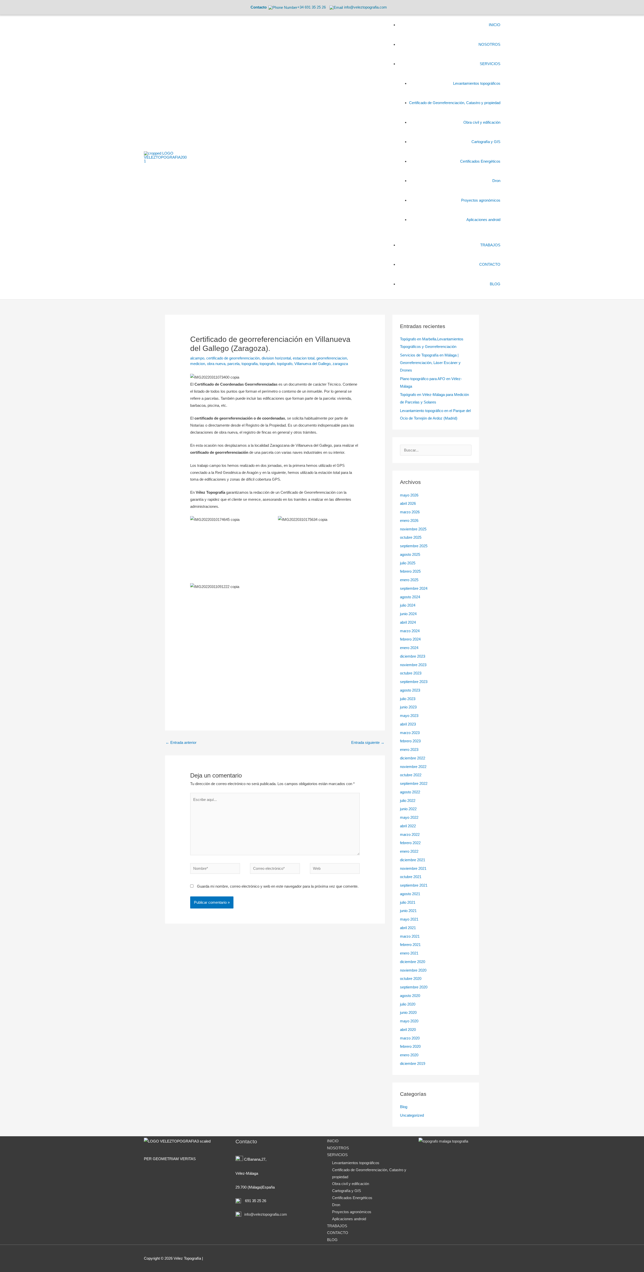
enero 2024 (409, 648)
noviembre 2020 (413, 970)
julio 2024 (407, 605)
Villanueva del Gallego (312, 363)
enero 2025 (409, 580)
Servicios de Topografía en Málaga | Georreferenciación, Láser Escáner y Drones (430, 362)
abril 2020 (408, 1029)
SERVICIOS (337, 1155)
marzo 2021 (410, 936)
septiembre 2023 (413, 681)
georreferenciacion (331, 358)
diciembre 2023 (412, 656)
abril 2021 (408, 928)
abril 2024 (408, 622)
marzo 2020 (410, 1038)
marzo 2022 (410, 834)
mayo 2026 (409, 495)
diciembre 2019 (412, 1063)
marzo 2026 (410, 512)
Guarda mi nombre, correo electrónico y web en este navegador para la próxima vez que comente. (277, 886)
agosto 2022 (410, 792)
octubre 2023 (410, 673)
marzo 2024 (410, 631)
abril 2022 (408, 826)
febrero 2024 (410, 639)
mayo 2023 (409, 715)
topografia (250, 363)
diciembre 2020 (412, 962)
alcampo (197, 358)
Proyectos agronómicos (351, 1212)
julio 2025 (407, 563)
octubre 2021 (410, 877)
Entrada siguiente (367, 742)
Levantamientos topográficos (355, 1163)
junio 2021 (408, 910)
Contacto (259, 7)
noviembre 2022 (413, 766)
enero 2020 (409, 1055)
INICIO (333, 1141)
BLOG (332, 1240)
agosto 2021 (410, 894)
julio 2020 (407, 1004)
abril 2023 (408, 724)
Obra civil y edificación (350, 1184)
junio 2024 (408, 614)
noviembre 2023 (413, 665)
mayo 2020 (409, 1021)
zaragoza (340, 363)
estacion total (303, 358)
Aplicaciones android (349, 1219)
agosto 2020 (410, 995)
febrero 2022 (410, 843)
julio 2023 (407, 699)
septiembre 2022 (413, 783)
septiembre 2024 (413, 588)
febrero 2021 (410, 944)
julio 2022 (407, 800)
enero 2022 (409, 851)
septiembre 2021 (413, 885)
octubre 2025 (410, 537)
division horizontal (276, 358)
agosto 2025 (410, 554)
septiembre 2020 (413, 987)
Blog (403, 1107)
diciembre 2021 (412, 860)
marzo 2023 (410, 733)
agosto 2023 (410, 690)
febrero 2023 (410, 741)
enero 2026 (409, 520)
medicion (197, 363)
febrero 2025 (410, 571)
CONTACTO (337, 1233)
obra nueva (216, 363)
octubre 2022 (410, 775)
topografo (267, 363)
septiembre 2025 (413, 546)
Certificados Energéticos (352, 1198)
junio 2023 (408, 707)
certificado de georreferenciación (233, 358)
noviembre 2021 (413, 868)
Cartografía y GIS (346, 1191)
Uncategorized (412, 1115)
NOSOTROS (338, 1148)
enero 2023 (409, 749)
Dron (336, 1205)
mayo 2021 (409, 919)
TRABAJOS (337, 1226)
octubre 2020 (410, 978)
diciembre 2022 (412, 758)
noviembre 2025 (413, 529)
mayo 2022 (409, 817)
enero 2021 (409, 953)
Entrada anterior (181, 742)
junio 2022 (408, 809)
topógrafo (284, 363)
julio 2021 (407, 902)
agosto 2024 (410, 597)
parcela (233, 363)
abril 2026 (408, 503)
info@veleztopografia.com (265, 1214)
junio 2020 (408, 1012)
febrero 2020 (410, 1046)
